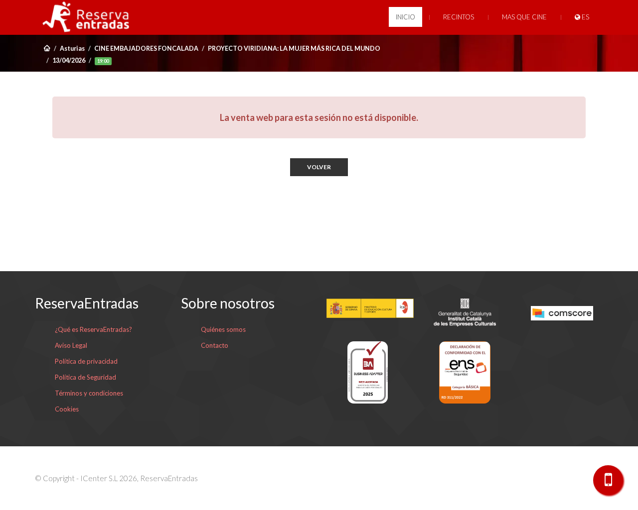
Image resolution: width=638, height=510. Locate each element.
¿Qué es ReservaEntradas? (93, 329)
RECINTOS (458, 17)
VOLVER (319, 167)
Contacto (214, 345)
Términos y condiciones (89, 393)
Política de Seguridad (85, 377)
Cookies (67, 409)
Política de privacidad (86, 361)
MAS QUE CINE (524, 17)
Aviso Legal (71, 345)
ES (584, 17)
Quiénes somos (223, 329)
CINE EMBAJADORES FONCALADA (146, 48)
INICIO (405, 17)
